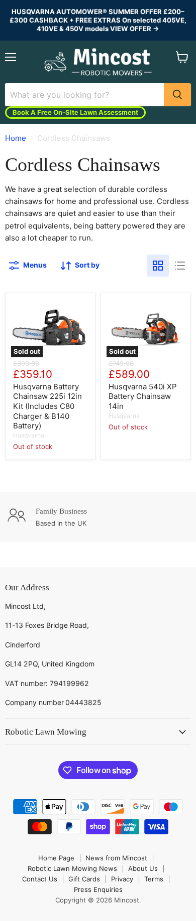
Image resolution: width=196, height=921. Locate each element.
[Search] (177, 94)
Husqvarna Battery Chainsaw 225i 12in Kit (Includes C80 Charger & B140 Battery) (47, 406)
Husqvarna (28, 435)
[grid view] (158, 266)
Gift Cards (84, 879)
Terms (153, 879)
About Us (143, 868)
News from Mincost (116, 858)
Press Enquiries (98, 889)
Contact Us (39, 879)
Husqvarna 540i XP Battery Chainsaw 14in (143, 396)
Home (15, 138)
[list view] (180, 266)
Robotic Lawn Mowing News (72, 868)
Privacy (122, 879)
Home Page (56, 858)
